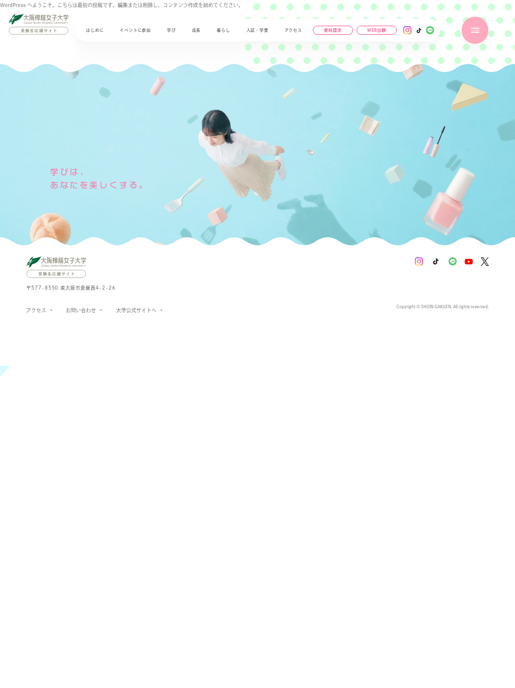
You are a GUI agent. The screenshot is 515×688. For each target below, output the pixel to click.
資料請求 (332, 30)
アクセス (293, 30)
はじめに (95, 30)
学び (171, 30)
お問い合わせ (81, 310)
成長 (196, 30)
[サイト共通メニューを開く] (475, 30)
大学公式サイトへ (136, 311)
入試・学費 (257, 30)
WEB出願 (376, 31)
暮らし (223, 30)
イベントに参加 (135, 30)
